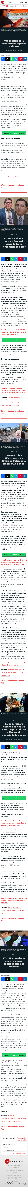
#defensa (12, 400)
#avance (16, 405)
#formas (23, 177)
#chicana (21, 403)
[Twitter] (12, 1178)
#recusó (21, 669)
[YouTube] (20, 1178)
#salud (14, 1121)
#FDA (19, 1121)
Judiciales (14, 234)
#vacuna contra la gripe (8, 1118)
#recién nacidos (6, 910)
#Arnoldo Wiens (13, 669)
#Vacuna (11, 177)
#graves (3, 180)
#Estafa (10, 397)
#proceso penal (5, 675)
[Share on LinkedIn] (25, 59)
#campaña (21, 910)
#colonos (17, 397)
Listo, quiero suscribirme (19, 1153)
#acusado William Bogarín (9, 403)
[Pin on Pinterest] (20, 59)
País (14, 720)
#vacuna (19, 1118)
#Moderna (11, 1116)
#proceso (9, 405)
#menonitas (4, 400)
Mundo (14, 954)
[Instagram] (16, 1178)
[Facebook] (8, 1178)
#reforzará (4, 913)
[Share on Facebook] (3, 59)
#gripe (25, 1118)
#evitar (17, 177)
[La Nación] (7, 2)
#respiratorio (17, 907)
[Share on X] (7, 59)
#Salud (14, 910)
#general (9, 672)
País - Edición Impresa (14, 37)
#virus (9, 180)
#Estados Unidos (6, 1121)
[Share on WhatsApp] (12, 59)
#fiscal (3, 672)
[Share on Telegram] (16, 59)
